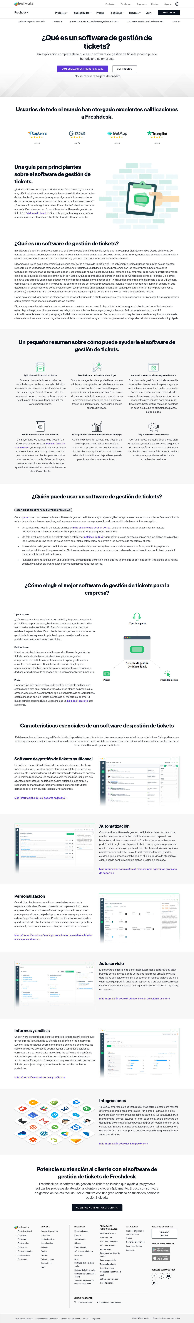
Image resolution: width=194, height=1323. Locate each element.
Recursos (78, 1255)
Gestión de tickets (107, 1233)
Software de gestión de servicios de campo (84, 1282)
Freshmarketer (24, 1255)
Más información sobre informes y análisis (38, 1077)
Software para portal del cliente (84, 1275)
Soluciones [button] (116, 13)
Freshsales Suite (25, 1251)
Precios (100, 13)
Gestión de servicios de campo (110, 1254)
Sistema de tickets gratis (84, 1270)
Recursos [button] (134, 13)
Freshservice (23, 1243)
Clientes (154, 4)
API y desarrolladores (83, 1251)
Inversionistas (47, 1243)
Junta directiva (47, 1239)
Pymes (129, 1238)
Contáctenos (46, 1263)
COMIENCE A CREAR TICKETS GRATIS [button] (82, 69)
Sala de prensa (47, 1259)
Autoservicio (105, 1249)
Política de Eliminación (70, 1319)
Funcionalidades (81, 1231)
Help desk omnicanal (109, 1241)
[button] (177, 4)
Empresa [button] (141, 4)
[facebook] (154, 1275)
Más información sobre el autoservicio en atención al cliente (133, 998)
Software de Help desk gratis (84, 1264)
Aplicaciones (79, 1239)
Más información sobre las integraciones (122, 1143)
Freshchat (22, 1239)
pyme (25, 517)
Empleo (44, 1255)
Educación (130, 1250)
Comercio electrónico (135, 1242)
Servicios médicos (134, 1246)
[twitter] (161, 1276)
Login (148, 13)
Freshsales (22, 1247)
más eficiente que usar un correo (91, 527)
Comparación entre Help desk (110, 1273)
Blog (76, 1259)
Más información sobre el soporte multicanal (39, 797)
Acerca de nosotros (49, 1231)
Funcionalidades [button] (81, 13)
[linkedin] (154, 1282)
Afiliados (44, 1247)
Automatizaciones (107, 1245)
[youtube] (168, 1276)
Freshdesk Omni (25, 1231)
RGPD (43, 1267)
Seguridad (96, 1319)
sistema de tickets (37, 213)
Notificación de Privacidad (47, 1319)
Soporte (167, 4)
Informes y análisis (108, 1260)
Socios (44, 1251)
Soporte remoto (107, 1283)
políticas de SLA (93, 536)
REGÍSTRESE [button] (169, 12)
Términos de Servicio (24, 1319)
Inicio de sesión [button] (164, 1234)
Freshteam (22, 1259)
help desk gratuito (77, 700)
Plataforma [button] (125, 4)
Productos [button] (109, 4)
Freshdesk (21, 12)
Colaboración (106, 1237)
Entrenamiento (80, 1247)
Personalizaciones (108, 1264)
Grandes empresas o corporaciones (135, 1232)
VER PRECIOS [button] (124, 69)
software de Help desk (109, 1279)
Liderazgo (45, 1235)
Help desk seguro (107, 1268)
